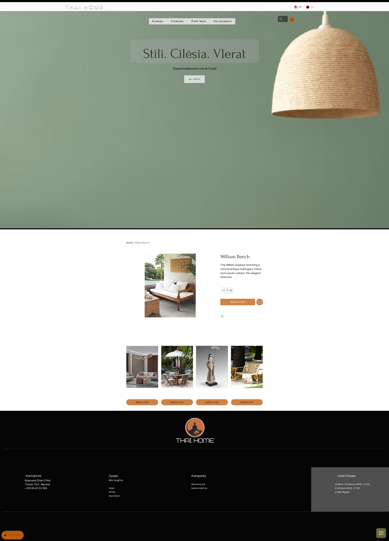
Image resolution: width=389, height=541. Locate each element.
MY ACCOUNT (276, 7)
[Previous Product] (122, 367)
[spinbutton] (227, 290)
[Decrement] (223, 290)
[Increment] (231, 290)
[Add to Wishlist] (259, 302)
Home (129, 243)
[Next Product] (267, 367)
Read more (226, 277)
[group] (194, 375)
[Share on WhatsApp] (222, 316)
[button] (291, 19)
